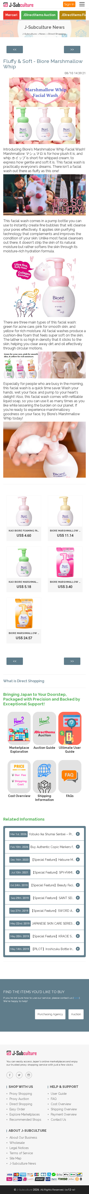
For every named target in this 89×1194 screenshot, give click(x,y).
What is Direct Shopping (23, 681)
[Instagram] (28, 1075)
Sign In (69, 4)
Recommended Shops (25, 1119)
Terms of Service (21, 1153)
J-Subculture (29, 34)
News (42, 34)
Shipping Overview (64, 1109)
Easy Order (17, 1109)
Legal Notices (19, 1148)
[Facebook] (9, 1075)
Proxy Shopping (21, 1093)
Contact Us (58, 1119)
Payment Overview (64, 1114)
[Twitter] (19, 1075)
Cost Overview (61, 1104)
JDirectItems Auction (39, 15)
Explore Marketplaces (25, 1114)
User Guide (59, 1093)
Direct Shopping (57, 34)
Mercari (11, 15)
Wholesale (17, 1142)
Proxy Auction (19, 1099)
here (76, 997)
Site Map (15, 1158)
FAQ (54, 1099)
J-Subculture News (23, 1163)
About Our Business (23, 1137)
